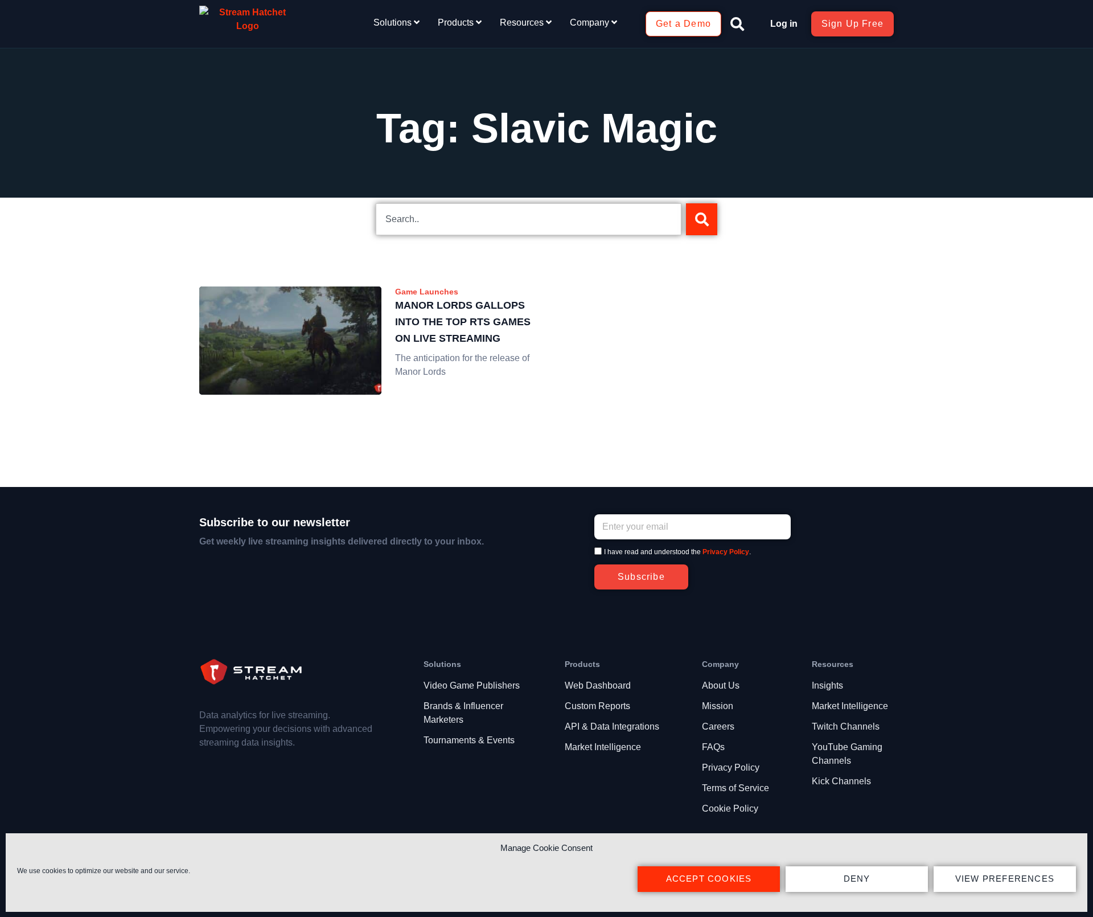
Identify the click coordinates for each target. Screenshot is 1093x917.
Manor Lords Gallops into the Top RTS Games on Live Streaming (463, 322)
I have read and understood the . (677, 552)
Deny (857, 878)
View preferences (1004, 878)
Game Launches (426, 291)
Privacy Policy (725, 552)
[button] (737, 23)
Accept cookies (709, 878)
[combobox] (528, 219)
